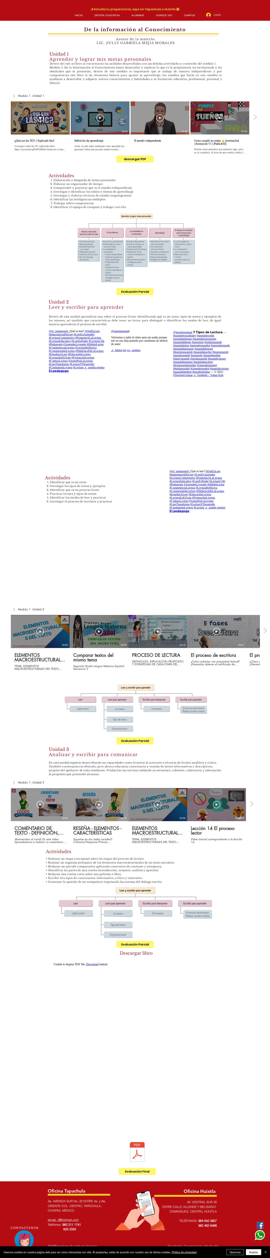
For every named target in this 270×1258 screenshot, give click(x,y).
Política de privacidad (184, 1252)
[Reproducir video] (40, 118)
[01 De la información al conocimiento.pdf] (137, 1152)
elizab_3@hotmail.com (63, 1220)
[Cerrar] (265, 1252)
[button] (107, 15)
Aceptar (253, 1252)
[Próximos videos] (255, 117)
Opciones (235, 1252)
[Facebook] (260, 1225)
